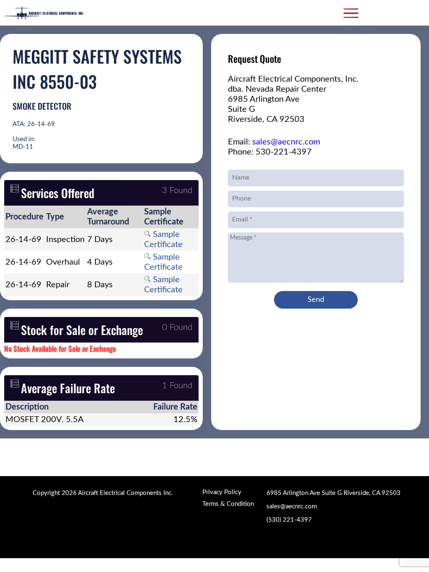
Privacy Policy (221, 492)
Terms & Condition (228, 504)
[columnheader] (24, 217)
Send (316, 300)
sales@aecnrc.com (286, 142)
